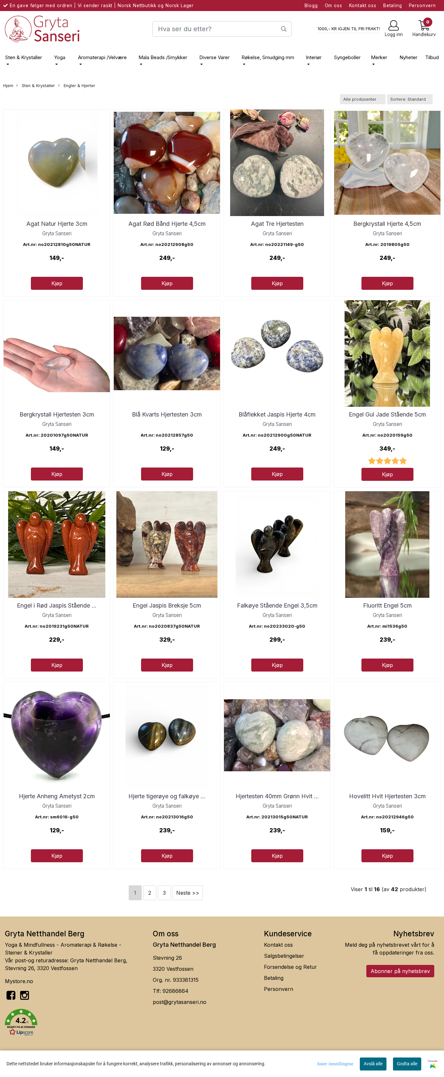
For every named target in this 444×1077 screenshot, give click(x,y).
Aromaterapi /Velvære (102, 57)
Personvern (422, 5)
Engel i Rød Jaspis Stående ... (57, 605)
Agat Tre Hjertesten (277, 223)
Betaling (392, 5)
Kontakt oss (362, 5)
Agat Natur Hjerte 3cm (56, 223)
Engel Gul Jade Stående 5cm (387, 414)
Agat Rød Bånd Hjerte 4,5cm (167, 223)
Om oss (333, 5)
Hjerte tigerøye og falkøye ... (166, 796)
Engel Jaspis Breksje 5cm (167, 605)
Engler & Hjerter (78, 85)
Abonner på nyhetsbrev (400, 971)
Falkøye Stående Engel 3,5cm (277, 605)
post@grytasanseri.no (179, 1002)
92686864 (176, 991)
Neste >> (187, 893)
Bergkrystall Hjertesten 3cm (57, 414)
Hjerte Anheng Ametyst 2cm (57, 796)
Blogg (311, 5)
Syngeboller (347, 57)
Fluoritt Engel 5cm (387, 605)
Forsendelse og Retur (290, 967)
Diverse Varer (214, 57)
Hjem (8, 85)
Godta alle (407, 1063)
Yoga (59, 57)
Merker (379, 57)
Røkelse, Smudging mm (268, 57)
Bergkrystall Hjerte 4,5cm (387, 223)
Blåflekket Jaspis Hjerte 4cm (277, 414)
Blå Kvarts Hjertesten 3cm (167, 414)
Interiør (313, 57)
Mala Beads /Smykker (162, 57)
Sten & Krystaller (23, 57)
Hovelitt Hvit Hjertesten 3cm (387, 796)
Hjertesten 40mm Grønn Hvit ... (277, 796)
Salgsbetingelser (284, 956)
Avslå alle (373, 1063)
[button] (74, 1023)
